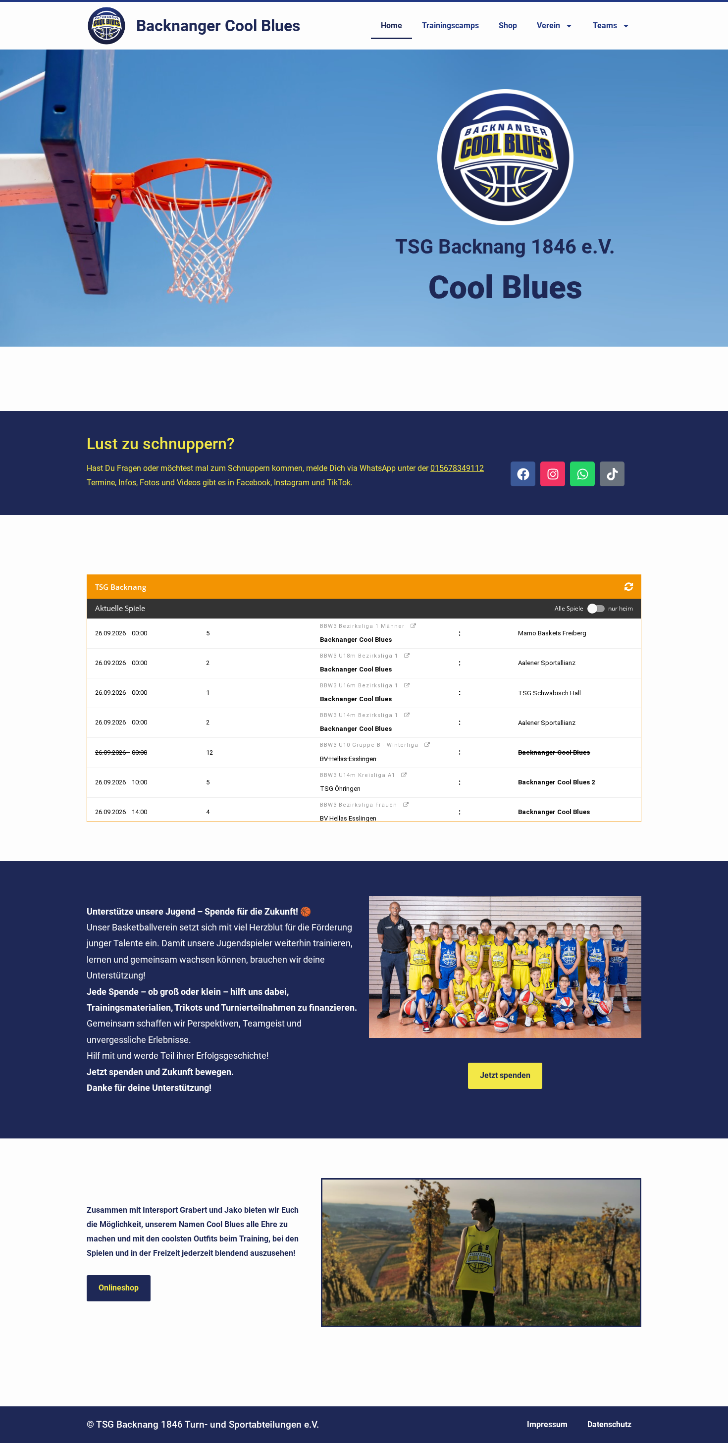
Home (391, 25)
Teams (605, 25)
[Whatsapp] (582, 474)
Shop (508, 25)
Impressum (547, 1424)
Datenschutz (609, 1424)
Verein (548, 25)
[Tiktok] (612, 474)
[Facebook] (523, 474)
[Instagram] (552, 474)
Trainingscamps (450, 25)
